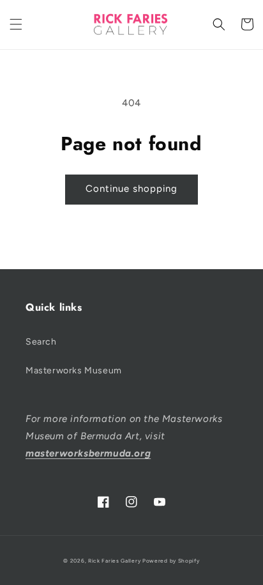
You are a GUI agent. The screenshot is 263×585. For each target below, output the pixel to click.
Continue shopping (131, 188)
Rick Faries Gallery (114, 561)
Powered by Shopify (171, 561)
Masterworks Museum (74, 370)
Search (41, 341)
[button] (16, 24)
